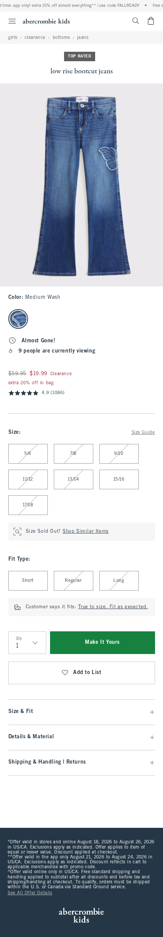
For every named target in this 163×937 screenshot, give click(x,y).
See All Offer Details (30, 893)
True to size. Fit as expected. (113, 607)
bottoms (61, 38)
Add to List (87, 672)
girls (12, 38)
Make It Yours (102, 642)
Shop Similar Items (86, 531)
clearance (35, 38)
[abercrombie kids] (46, 21)
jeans (82, 38)
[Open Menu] (9, 21)
